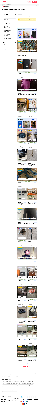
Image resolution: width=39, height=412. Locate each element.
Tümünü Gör (34, 29)
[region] (27, 34)
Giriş (29, 1)
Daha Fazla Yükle (27, 366)
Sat (35, 1)
